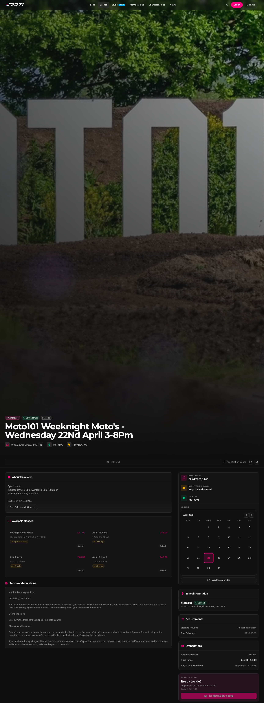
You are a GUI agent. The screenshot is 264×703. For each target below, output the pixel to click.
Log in (236, 4)
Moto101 (58, 444)
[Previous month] (246, 515)
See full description (21, 507)
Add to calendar (221, 580)
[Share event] (256, 462)
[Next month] (251, 515)
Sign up (251, 4)
